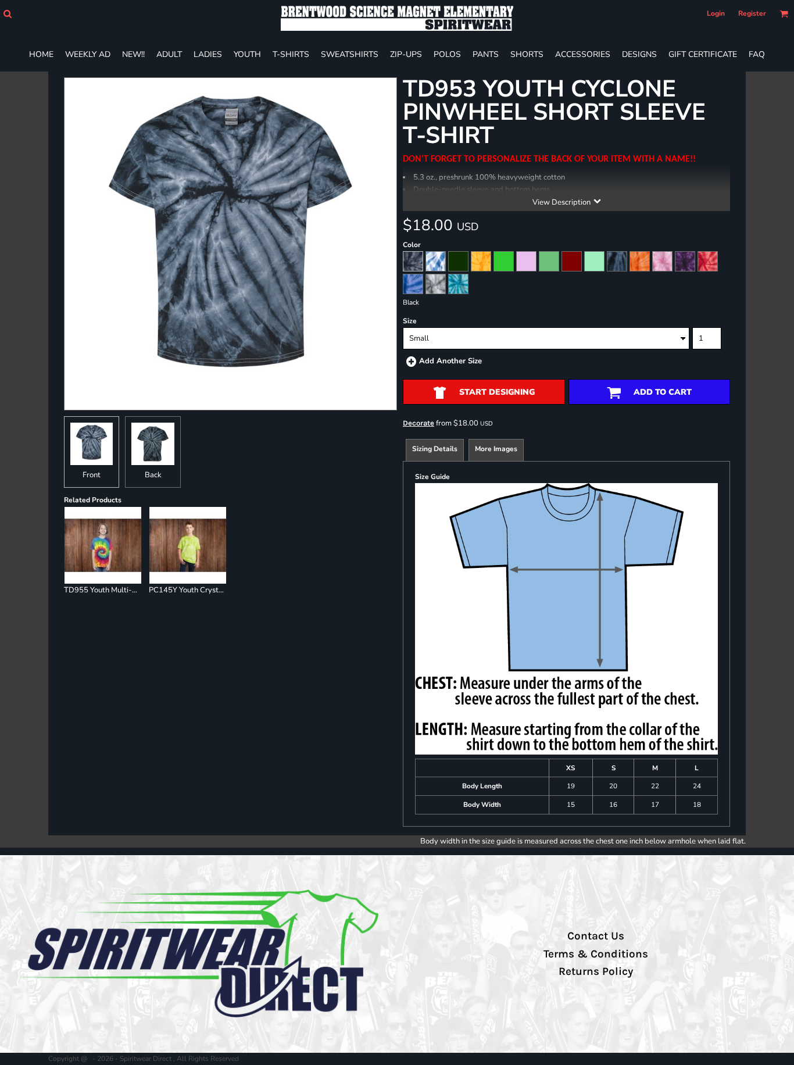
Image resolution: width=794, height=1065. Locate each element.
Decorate (418, 423)
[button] (7, 13)
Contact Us (595, 936)
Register (752, 13)
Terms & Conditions (595, 954)
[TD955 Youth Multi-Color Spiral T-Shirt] (103, 545)
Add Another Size (450, 361)
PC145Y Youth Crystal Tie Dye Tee (208, 590)
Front (92, 475)
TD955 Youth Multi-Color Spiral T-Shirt (131, 590)
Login (716, 13)
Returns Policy (596, 971)
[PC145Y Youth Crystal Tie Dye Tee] (188, 545)
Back (153, 475)
